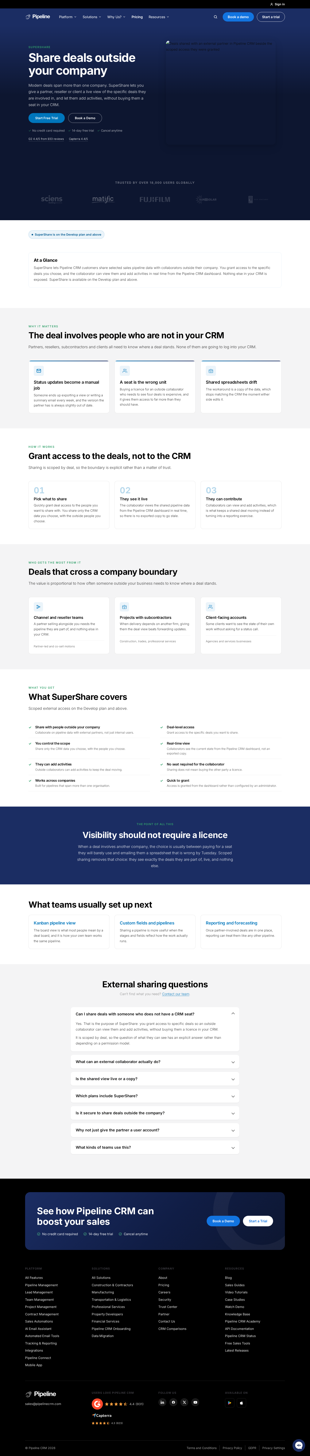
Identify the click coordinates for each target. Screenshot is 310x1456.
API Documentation (239, 1329)
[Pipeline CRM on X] (184, 1402)
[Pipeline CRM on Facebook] (173, 1402)
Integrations (34, 1350)
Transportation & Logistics (111, 1300)
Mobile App (33, 1365)
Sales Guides (235, 1285)
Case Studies (235, 1300)
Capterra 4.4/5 (78, 138)
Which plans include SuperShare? (107, 1096)
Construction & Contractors (112, 1285)
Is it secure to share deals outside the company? (120, 1113)
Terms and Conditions (202, 1448)
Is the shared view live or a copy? (106, 1079)
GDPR (252, 1448)
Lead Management (39, 1292)
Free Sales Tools (237, 1343)
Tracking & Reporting (41, 1343)
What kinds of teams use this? (103, 1147)
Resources (157, 17)
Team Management (39, 1300)
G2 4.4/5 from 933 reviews (46, 138)
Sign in (280, 4)
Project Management (41, 1307)
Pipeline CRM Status (240, 1336)
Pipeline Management (41, 1285)
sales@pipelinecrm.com (43, 1404)
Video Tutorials (236, 1292)
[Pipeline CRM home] (38, 17)
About (162, 1278)
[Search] (215, 17)
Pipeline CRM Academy (242, 1321)
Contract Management (42, 1314)
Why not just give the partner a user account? (117, 1130)
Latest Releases (237, 1350)
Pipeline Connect (38, 1358)
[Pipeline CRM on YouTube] (195, 1402)
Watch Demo (234, 1307)
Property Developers (107, 1314)
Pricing (137, 17)
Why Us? (114, 17)
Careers (164, 1292)
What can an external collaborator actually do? (118, 1061)
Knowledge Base (237, 1314)
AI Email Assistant (38, 1329)
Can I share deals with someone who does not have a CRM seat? (135, 1014)
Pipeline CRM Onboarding (111, 1329)
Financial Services (105, 1321)
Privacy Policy (232, 1448)
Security (164, 1300)
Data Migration (103, 1336)
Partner (164, 1314)
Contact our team (175, 994)
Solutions (90, 17)
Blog (228, 1278)
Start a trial (271, 17)
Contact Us (166, 1321)
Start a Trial (258, 1221)
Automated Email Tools (42, 1336)
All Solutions (101, 1278)
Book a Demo (85, 118)
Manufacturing (103, 1292)
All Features (34, 1278)
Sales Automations (39, 1321)
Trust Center (167, 1307)
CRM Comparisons (172, 1329)
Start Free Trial (46, 118)
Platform (66, 17)
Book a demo (238, 17)
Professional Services (108, 1307)
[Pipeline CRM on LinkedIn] (162, 1402)
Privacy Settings (273, 1448)
